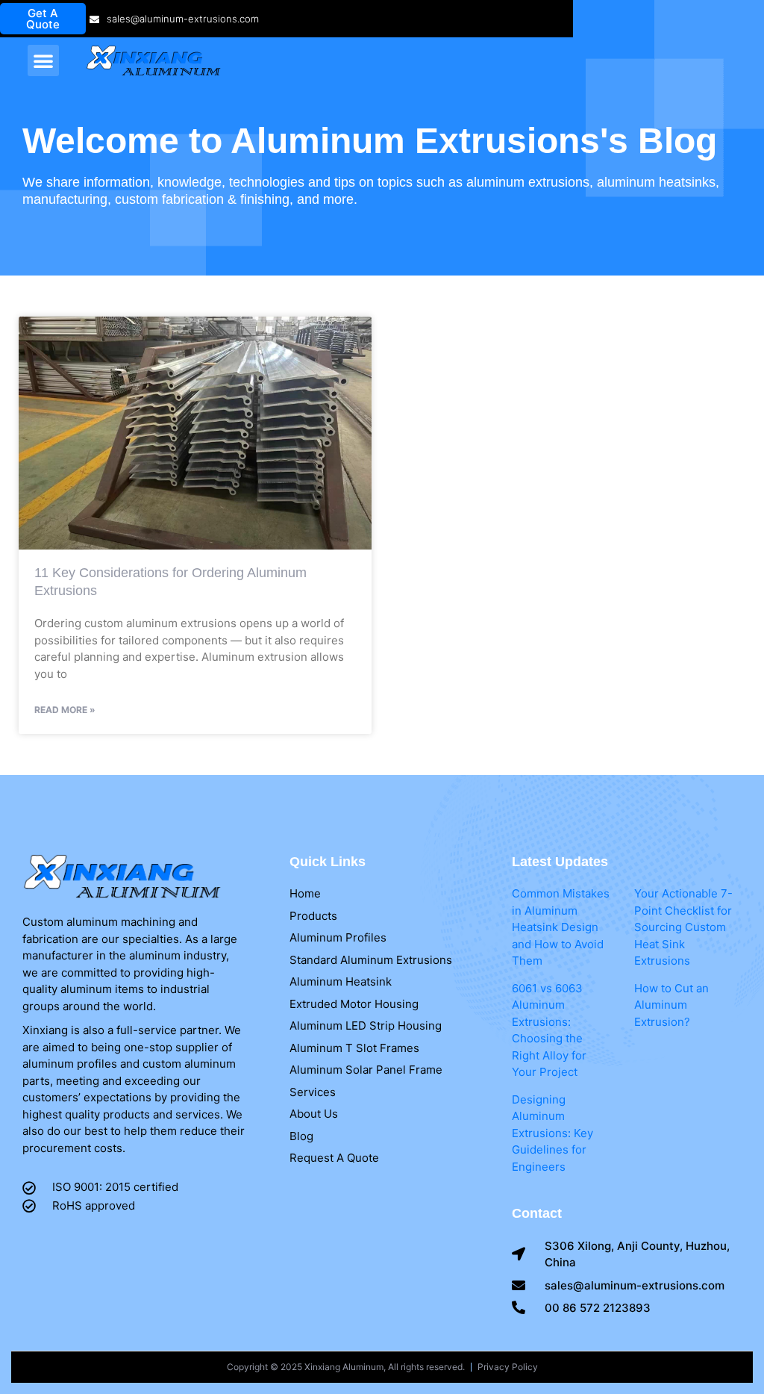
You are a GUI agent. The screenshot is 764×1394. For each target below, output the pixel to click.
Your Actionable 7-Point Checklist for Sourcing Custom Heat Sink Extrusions (683, 927)
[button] (43, 60)
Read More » (65, 709)
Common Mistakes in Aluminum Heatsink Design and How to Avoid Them (561, 927)
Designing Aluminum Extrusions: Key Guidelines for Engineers (552, 1133)
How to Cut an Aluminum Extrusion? (671, 1005)
